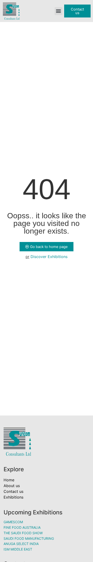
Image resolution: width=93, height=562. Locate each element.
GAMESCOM (13, 522)
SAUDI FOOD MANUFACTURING (29, 538)
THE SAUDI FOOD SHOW (23, 533)
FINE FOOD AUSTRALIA (22, 527)
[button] (58, 11)
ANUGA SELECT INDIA (21, 544)
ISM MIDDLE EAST (18, 549)
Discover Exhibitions (49, 256)
